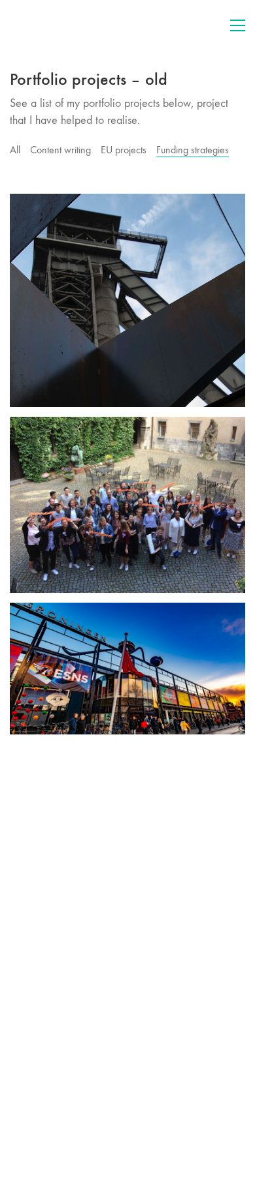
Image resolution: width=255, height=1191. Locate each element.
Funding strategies (192, 149)
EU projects (123, 149)
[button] (237, 25)
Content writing (60, 149)
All (15, 149)
